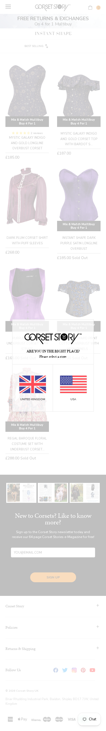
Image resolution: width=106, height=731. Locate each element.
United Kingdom (32, 399)
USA (73, 399)
